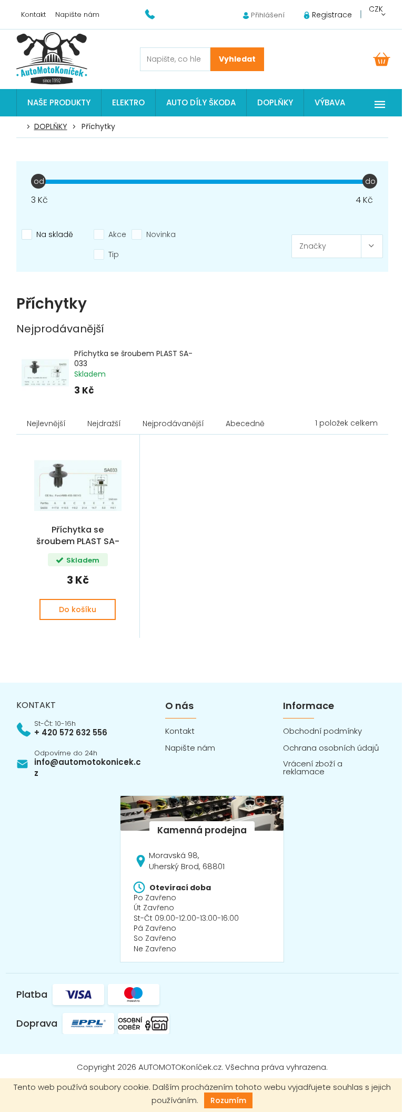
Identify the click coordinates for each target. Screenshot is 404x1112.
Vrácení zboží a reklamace (312, 767)
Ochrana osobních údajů (331, 748)
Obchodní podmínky (322, 731)
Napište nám (77, 14)
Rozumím (228, 1100)
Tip (113, 254)
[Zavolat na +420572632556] (156, 14)
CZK (376, 9)
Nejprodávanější (173, 423)
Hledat (237, 59)
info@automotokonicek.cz (87, 767)
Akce (117, 234)
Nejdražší (104, 423)
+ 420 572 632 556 (70, 732)
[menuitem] (59, 102)
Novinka (161, 234)
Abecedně (245, 423)
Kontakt (33, 14)
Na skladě (54, 234)
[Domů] (22, 127)
